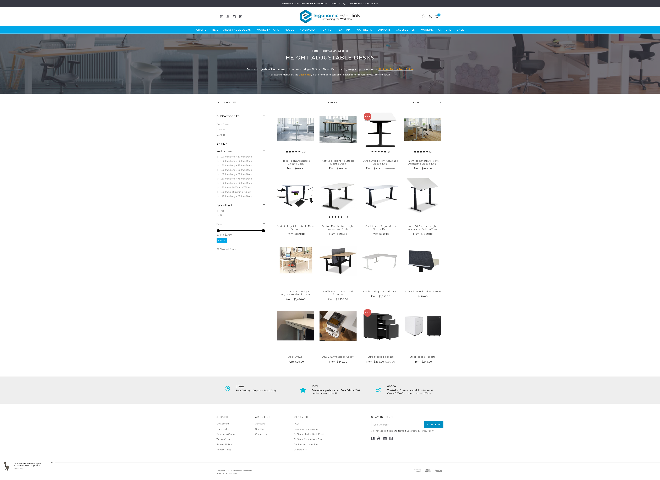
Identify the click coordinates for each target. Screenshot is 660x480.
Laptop (344, 29)
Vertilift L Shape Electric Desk (380, 291)
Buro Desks (223, 124)
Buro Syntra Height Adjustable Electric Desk (380, 162)
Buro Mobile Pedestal (380, 356)
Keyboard (307, 29)
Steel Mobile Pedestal (423, 356)
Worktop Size (224, 150)
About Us (260, 423)
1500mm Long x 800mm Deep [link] (236, 169)
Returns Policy (224, 444)
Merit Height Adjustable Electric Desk (296, 162)
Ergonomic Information (306, 429)
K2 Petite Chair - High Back (27, 465)
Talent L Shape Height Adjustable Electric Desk (295, 293)
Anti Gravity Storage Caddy (338, 356)
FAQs (297, 423)
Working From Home (436, 29)
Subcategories (228, 116)
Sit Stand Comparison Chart (308, 439)
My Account (223, 423)
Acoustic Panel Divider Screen (423, 291)
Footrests (363, 29)
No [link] (221, 215)
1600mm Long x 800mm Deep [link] (236, 174)
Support (384, 29)
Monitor (326, 29)
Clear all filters (227, 249)
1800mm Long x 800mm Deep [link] (236, 183)
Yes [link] (222, 210)
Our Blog (259, 429)
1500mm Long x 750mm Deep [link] (236, 165)
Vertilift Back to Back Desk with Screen (338, 293)
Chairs (201, 29)
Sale (460, 29)
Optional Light (224, 205)
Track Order (223, 429)
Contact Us (261, 434)
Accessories (405, 29)
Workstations (267, 29)
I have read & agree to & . (404, 430)
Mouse (289, 29)
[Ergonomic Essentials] (330, 16)
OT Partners (300, 449)
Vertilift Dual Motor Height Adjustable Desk (338, 228)
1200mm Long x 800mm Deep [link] (236, 161)
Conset (221, 129)
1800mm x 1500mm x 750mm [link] (235, 191)
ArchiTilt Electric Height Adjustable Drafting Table (423, 228)
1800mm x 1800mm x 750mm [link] (235, 187)
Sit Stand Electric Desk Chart (309, 434)
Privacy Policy (224, 449)
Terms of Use (223, 439)
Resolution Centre (226, 434)
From (296, 168)
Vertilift (221, 134)
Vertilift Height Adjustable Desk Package (295, 228)
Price (219, 224)
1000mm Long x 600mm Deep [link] (236, 156)
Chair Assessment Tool (306, 444)
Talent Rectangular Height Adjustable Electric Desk (422, 162)
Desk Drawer (295, 356)
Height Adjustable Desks (231, 29)
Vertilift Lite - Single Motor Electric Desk (380, 228)
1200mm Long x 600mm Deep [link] (236, 196)
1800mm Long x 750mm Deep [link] (236, 178)
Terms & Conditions (407, 430)
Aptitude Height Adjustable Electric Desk (338, 162)
